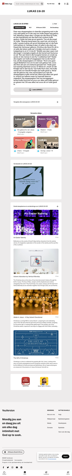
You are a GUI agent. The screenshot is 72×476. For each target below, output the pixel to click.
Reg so (66, 456)
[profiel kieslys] (66, 4)
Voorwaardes (18, 460)
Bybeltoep (26, 386)
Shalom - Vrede (48, 130)
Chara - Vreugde (25, 151)
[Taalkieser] (59, 4)
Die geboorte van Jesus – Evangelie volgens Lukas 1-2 (25, 131)
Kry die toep (50, 3)
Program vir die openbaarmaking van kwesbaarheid (17, 462)
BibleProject (20, 134)
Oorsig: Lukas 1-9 (48, 151)
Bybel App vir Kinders (44, 386)
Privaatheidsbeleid (7, 460)
